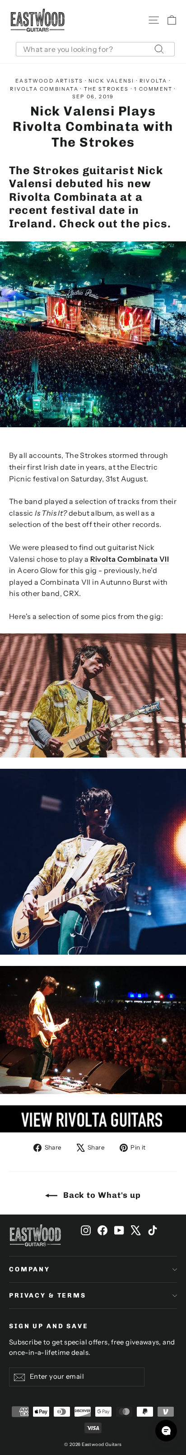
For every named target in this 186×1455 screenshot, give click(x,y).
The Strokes (106, 89)
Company (29, 1269)
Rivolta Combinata (44, 89)
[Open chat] (166, 1430)
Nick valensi (111, 81)
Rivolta (153, 81)
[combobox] (95, 49)
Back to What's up (101, 1195)
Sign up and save (48, 1326)
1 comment (154, 89)
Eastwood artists (49, 81)
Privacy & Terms (47, 1295)
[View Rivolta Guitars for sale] (93, 1118)
